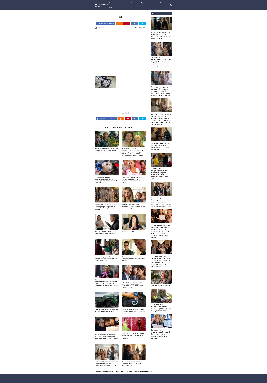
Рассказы (162, 3)
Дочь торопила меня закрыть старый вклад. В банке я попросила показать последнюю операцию (160, 334)
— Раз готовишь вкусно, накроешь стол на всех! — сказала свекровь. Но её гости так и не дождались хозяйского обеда (133, 180)
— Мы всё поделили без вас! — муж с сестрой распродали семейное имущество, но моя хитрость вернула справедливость (133, 285)
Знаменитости (154, 3)
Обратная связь (119, 371)
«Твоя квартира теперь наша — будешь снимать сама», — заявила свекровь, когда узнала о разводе (106, 233)
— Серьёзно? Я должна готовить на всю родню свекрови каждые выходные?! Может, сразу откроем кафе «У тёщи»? (106, 363)
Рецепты (111, 3)
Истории (133, 3)
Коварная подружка (128, 231)
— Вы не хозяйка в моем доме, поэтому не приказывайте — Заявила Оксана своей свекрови (106, 150)
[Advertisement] (120, 43)
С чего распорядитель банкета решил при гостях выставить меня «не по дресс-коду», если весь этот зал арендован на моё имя (161, 202)
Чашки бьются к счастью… (161, 286)
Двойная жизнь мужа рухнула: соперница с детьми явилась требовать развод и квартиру (133, 206)
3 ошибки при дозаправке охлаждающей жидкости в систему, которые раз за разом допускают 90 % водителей (106, 180)
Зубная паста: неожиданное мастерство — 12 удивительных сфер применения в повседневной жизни (133, 311)
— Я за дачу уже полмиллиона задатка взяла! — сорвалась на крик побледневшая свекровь (161, 308)
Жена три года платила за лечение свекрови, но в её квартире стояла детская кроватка (132, 363)
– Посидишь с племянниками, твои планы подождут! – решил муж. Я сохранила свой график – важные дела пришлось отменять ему (161, 63)
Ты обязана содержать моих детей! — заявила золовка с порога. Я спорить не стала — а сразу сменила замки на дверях (161, 91)
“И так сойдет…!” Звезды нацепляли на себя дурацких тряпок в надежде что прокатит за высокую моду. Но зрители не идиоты (133, 336)
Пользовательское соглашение (104, 371)
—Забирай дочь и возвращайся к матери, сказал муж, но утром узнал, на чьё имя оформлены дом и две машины (159, 174)
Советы (118, 3)
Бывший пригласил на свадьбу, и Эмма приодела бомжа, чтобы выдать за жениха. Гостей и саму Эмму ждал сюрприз (106, 207)
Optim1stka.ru (102, 4)
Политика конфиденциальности (143, 371)
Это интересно (125, 3)
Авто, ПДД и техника (143, 3)
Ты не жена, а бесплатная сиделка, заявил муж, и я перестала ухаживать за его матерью (160, 146)
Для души (111, 7)
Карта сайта (129, 371)
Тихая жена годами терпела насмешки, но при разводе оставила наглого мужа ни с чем (133, 258)
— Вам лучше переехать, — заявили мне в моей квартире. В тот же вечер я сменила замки (161, 35)
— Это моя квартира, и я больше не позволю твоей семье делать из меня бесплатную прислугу (106, 258)
